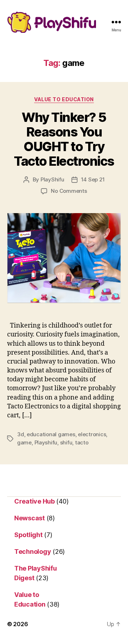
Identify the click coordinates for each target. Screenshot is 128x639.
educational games (51, 434)
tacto (82, 442)
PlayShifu (52, 179)
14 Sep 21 (93, 179)
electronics (92, 434)
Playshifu (46, 442)
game (24, 442)
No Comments (69, 190)
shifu (66, 442)
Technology (32, 551)
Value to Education (64, 99)
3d (20, 434)
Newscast (29, 518)
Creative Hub (34, 501)
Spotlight (28, 534)
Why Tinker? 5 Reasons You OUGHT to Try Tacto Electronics (64, 139)
